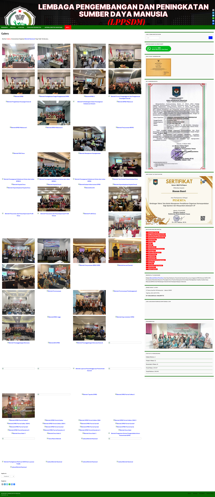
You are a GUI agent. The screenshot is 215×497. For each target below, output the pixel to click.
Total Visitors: (150, 371)
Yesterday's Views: (151, 364)
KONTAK (21, 27)
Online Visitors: (150, 357)
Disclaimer (202, 493)
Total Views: (149, 368)
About (189, 493)
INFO (67, 27)
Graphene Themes (12, 495)
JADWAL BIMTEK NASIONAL (54, 27)
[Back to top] (211, 493)
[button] (148, 336)
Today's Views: (150, 360)
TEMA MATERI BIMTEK (34, 27)
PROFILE (13, 27)
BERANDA (4, 27)
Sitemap (195, 493)
